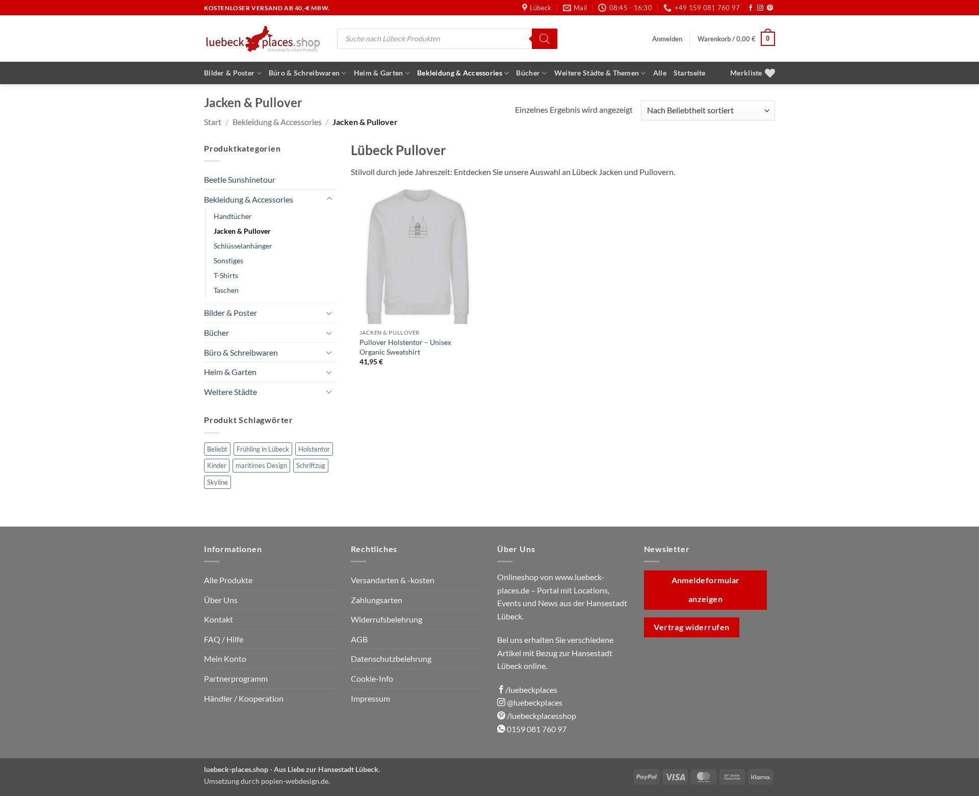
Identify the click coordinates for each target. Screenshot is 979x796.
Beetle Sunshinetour (239, 179)
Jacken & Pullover (242, 231)
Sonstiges (228, 260)
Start (212, 122)
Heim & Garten (378, 72)
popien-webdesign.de (294, 781)
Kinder (216, 465)
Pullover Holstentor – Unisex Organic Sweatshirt (405, 347)
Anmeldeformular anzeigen (706, 590)
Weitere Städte (230, 391)
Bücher (528, 72)
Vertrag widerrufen (691, 627)
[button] (667, 39)
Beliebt (217, 449)
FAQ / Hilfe (223, 639)
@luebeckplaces (533, 702)
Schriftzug (310, 465)
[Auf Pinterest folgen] (770, 8)
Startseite (690, 72)
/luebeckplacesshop (540, 715)
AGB (359, 639)
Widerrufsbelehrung (386, 619)
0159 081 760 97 (535, 729)
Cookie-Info (372, 678)
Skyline (217, 482)
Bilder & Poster (229, 72)
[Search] (544, 39)
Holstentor (314, 449)
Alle (659, 72)
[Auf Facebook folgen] (751, 8)
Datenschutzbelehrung (391, 658)
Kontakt (218, 619)
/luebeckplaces (531, 689)
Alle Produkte (228, 580)
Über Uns (221, 600)
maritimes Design (261, 465)
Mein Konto (225, 658)
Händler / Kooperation (244, 698)
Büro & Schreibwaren (304, 72)
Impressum (370, 698)
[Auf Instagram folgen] (760, 8)
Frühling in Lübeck (263, 449)
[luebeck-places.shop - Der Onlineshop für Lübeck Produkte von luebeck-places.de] (263, 39)
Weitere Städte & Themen (596, 72)
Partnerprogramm (236, 678)
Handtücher (233, 216)
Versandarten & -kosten (392, 580)
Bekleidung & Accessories (459, 72)
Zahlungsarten (376, 600)
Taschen (226, 290)
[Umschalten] (329, 199)
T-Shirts (226, 275)
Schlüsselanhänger (243, 245)
